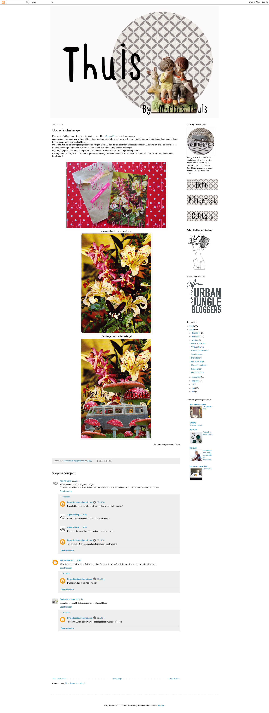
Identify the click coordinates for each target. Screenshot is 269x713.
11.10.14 (76, 481)
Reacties (66, 497)
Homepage (117, 679)
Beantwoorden (66, 491)
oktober (195, 340)
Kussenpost (196, 369)
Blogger (161, 705)
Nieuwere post (59, 679)
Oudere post (174, 679)
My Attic (193, 430)
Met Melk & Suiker (198, 404)
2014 (191, 330)
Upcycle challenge (199, 365)
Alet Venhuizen (66, 560)
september (196, 377)
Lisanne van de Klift (198, 466)
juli (193, 384)
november (196, 336)
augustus (196, 381)
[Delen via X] (104, 460)
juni (193, 388)
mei (193, 392)
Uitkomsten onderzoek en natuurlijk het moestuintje (207, 455)
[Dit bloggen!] (101, 460)
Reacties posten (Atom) (75, 683)
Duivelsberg (196, 358)
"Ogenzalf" (109, 136)
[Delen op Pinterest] (110, 460)
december (196, 333)
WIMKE (193, 423)
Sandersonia (196, 354)
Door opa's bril (197, 372)
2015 (191, 326)
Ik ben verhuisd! (196, 425)
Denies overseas (67, 599)
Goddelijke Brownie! (199, 351)
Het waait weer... (198, 362)
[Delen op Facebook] (107, 460)
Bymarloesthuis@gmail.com (79, 502)
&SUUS (193, 448)
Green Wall (207, 469)
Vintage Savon (197, 347)
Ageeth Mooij (65, 481)
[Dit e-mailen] (98, 460)
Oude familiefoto (198, 343)
